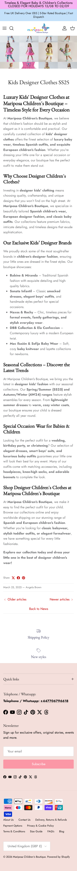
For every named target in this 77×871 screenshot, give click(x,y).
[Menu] (4, 28)
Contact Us (24, 820)
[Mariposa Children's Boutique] (38, 28)
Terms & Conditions (14, 831)
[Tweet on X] (13, 577)
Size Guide (36, 831)
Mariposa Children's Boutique (29, 857)
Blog (61, 831)
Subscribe (38, 764)
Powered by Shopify (58, 857)
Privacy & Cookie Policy (40, 826)
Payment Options (12, 826)
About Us (8, 820)
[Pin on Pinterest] (23, 577)
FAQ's (50, 831)
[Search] (13, 28)
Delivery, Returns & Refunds (51, 820)
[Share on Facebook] (18, 577)
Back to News (38, 608)
